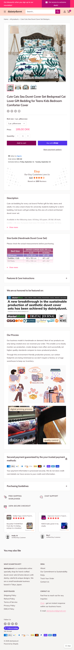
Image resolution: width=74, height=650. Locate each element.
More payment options (52, 149)
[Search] (57, 11)
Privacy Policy (9, 605)
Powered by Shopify (11, 644)
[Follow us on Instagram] (9, 623)
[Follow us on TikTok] (16, 623)
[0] (68, 11)
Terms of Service (10, 602)
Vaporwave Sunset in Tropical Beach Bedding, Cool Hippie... (57, 516)
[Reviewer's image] (29, 527)
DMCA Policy (9, 609)
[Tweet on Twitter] (15, 111)
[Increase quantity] (28, 136)
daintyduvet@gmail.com (56, 611)
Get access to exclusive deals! (57, 3)
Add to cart (21, 143)
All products (14, 19)
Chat (42, 603)
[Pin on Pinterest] (12, 111)
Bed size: (17, 119)
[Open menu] (5, 11)
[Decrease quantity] (18, 136)
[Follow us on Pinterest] (12, 623)
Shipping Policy (10, 595)
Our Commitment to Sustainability (53, 572)
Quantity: (10, 136)
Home (6, 19)
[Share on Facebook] (8, 111)
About (42, 568)
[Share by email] (19, 111)
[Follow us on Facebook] (5, 623)
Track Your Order (47, 578)
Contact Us (44, 582)
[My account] (65, 12)
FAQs (42, 575)
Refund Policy (9, 599)
